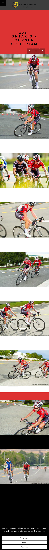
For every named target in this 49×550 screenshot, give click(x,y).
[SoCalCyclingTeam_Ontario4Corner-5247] (29, 311)
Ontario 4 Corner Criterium (24, 173)
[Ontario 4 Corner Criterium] (29, 165)
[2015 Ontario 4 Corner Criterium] (20, 64)
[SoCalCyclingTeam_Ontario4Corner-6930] (29, 64)
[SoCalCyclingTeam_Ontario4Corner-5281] (29, 361)
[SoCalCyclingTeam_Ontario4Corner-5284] (29, 410)
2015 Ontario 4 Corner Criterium (24, 124)
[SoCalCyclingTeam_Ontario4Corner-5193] (29, 262)
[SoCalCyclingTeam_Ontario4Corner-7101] (29, 459)
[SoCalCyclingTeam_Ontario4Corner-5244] (29, 213)
